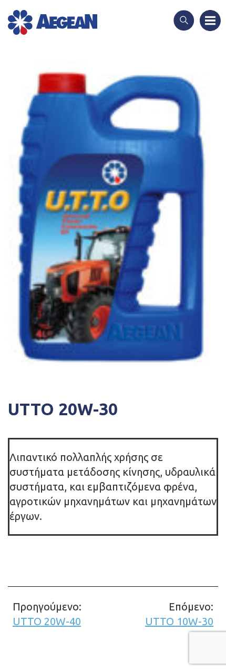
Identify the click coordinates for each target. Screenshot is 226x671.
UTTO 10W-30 (179, 613)
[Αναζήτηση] (183, 21)
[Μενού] (210, 21)
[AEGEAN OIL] (52, 22)
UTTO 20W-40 (47, 613)
